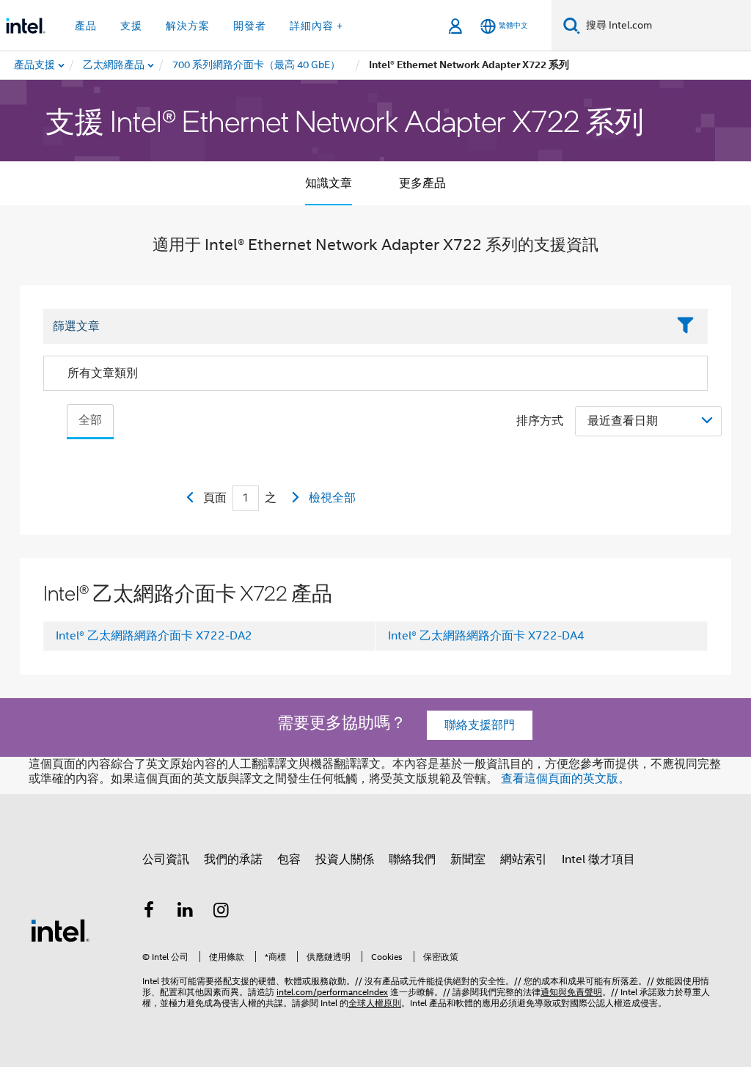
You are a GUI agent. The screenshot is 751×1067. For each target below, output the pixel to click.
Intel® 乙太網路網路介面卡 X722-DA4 (486, 635)
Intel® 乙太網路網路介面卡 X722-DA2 (154, 635)
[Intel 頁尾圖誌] (60, 930)
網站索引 (523, 859)
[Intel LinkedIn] (185, 912)
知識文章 (328, 183)
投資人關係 (344, 859)
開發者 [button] (249, 25)
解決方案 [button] (188, 25)
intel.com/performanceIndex (332, 991)
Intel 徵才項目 (598, 859)
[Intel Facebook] (148, 912)
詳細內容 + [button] (316, 25)
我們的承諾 (233, 859)
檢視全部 (332, 498)
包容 (289, 859)
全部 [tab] (90, 420)
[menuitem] (114, 65)
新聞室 (468, 859)
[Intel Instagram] (221, 912)
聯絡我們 (412, 859)
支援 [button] (131, 25)
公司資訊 (165, 859)
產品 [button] (86, 25)
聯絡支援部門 (479, 725)
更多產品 (422, 183)
